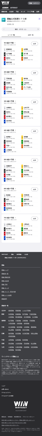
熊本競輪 (18, 350)
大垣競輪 (26, 327)
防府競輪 (25, 340)
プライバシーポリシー (28, 417)
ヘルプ (3, 386)
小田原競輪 (11, 323)
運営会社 (4, 417)
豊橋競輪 (33, 327)
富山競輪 (11, 330)
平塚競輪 (32, 320)
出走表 (11, 11)
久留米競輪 (18, 347)
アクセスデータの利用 (7, 396)
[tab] (30, 35)
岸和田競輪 (11, 336)
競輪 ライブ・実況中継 (9, 291)
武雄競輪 (26, 347)
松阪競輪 (18, 330)
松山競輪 (33, 343)
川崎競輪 (25, 320)
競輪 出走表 (5, 281)
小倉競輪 (11, 347)
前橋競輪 (18, 314)
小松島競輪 (18, 343)
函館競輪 (11, 310)
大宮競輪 (11, 317)
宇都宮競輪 (32, 314)
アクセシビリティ (6, 392)
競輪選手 (4, 299)
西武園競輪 (18, 317)
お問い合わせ (5, 389)
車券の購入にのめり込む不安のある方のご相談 (14, 422)
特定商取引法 (17, 417)
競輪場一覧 (5, 273)
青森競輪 (18, 310)
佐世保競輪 (34, 347)
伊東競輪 (19, 323)
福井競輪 (11, 333)
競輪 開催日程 (6, 277)
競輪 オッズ (5, 288)
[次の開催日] (38, 29)
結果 (38, 11)
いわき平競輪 (26, 310)
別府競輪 (11, 350)
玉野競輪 (11, 340)
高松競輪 (11, 343)
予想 (17, 11)
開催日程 (4, 11)
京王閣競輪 (27, 317)
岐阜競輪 (19, 327)
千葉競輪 (18, 320)
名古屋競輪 (11, 327)
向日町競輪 (25, 333)
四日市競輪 (25, 330)
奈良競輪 (18, 333)
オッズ (23, 11)
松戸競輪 (11, 320)
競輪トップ (5, 270)
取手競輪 (25, 314)
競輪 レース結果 (7, 295)
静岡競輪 (26, 323)
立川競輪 (35, 317)
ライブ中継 (30, 11)
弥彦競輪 (11, 314)
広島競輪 (18, 340)
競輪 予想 (4, 284)
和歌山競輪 (34, 333)
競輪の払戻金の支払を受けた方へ (10, 425)
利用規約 (10, 417)
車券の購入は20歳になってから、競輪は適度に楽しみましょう (18, 420)
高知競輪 (26, 343)
